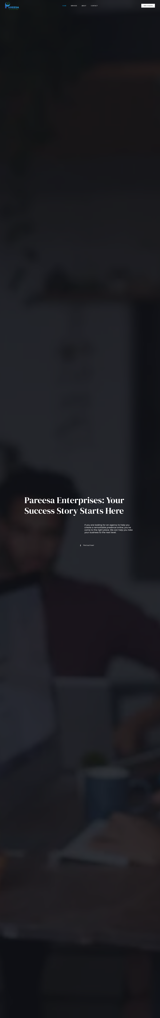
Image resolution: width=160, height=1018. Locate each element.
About (84, 6)
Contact (94, 6)
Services (74, 6)
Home (64, 6)
